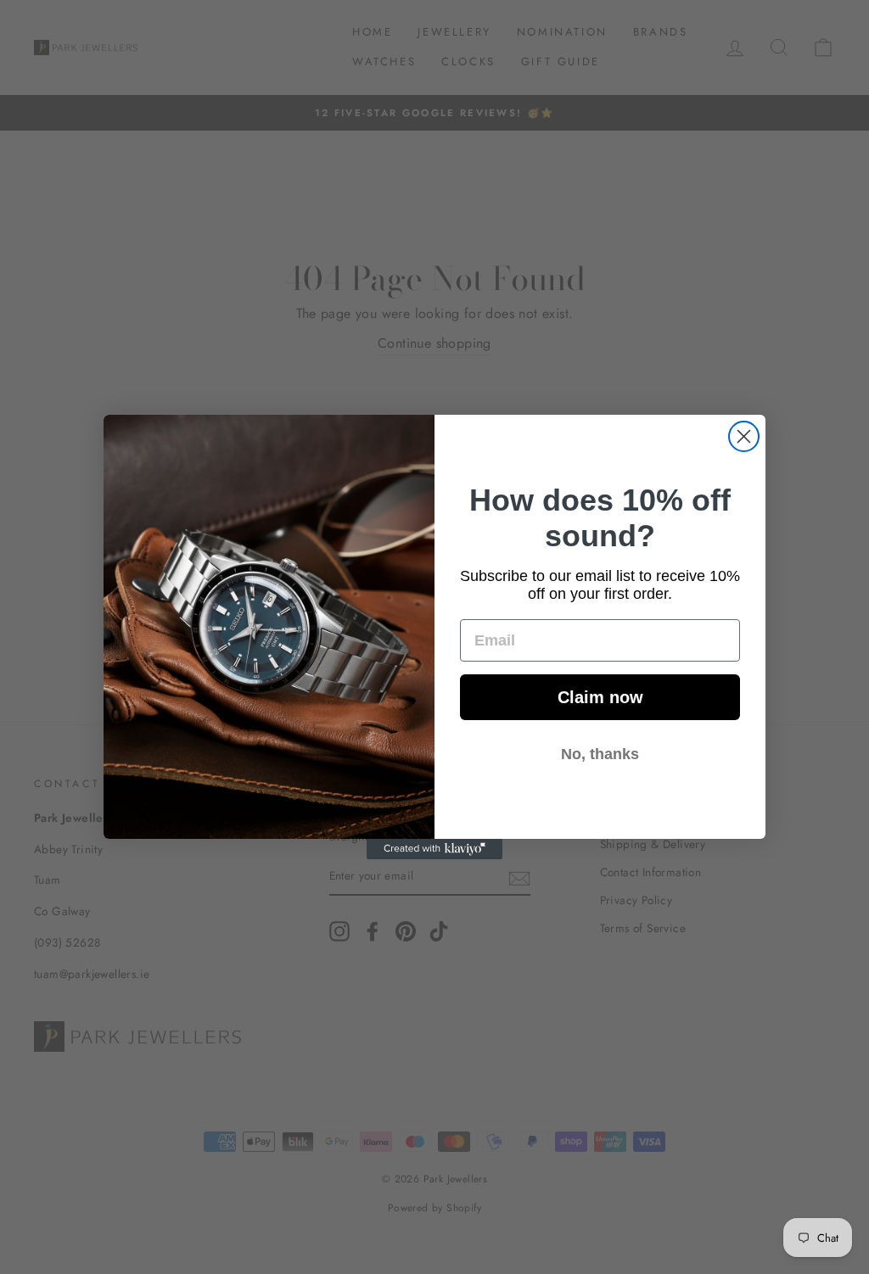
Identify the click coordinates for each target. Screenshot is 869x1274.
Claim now (600, 697)
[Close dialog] (744, 436)
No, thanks (600, 754)
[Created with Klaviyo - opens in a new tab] (434, 849)
